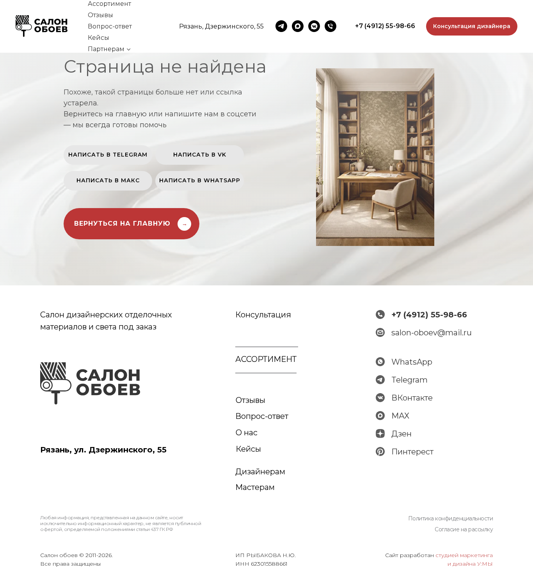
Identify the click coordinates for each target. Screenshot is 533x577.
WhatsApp (411, 362)
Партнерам (106, 49)
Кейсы (98, 37)
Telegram (409, 380)
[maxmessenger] (298, 26)
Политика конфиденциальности (450, 518)
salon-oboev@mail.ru (431, 332)
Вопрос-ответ (110, 26)
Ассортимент (109, 3)
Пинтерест (412, 451)
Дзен (401, 433)
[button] (471, 26)
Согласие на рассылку (464, 529)
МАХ (400, 415)
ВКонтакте (412, 397)
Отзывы (100, 15)
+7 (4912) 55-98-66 (429, 314)
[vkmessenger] (314, 26)
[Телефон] (330, 26)
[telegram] (281, 26)
